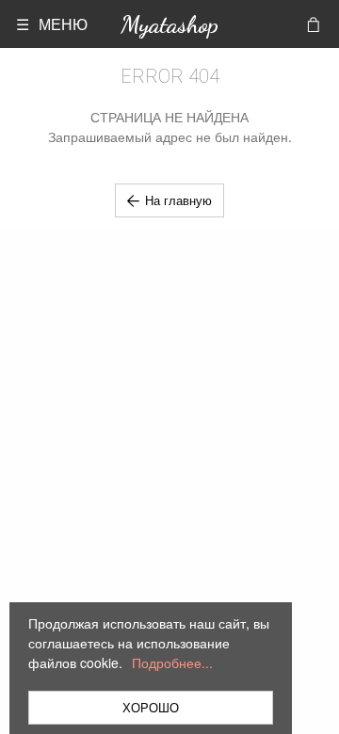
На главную (178, 200)
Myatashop (169, 24)
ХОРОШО (150, 707)
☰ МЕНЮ (52, 23)
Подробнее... (172, 662)
